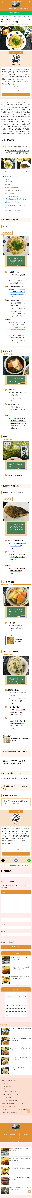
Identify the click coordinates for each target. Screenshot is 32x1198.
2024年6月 (26, 16)
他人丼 (8, 179)
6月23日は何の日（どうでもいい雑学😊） (16, 206)
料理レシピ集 (24, 9)
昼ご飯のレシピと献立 (11, 176)
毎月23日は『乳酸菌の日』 (13, 210)
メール (3, 924)
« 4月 (2, 1018)
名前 (3, 917)
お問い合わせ (12, 1138)
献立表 (11, 16)
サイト (3, 931)
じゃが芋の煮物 (10, 193)
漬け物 (8, 184)
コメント (6, 892)
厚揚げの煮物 (9, 182)
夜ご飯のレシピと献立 (11, 187)
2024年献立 (17, 16)
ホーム (3, 9)
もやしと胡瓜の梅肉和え (12, 196)
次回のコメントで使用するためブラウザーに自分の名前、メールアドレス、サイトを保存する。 (16, 941)
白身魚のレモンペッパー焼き (13, 190)
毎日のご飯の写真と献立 (16, 12)
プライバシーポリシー (24, 1138)
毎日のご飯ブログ (12, 9)
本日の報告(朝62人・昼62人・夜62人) (16, 199)
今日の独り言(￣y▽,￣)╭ (12, 202)
